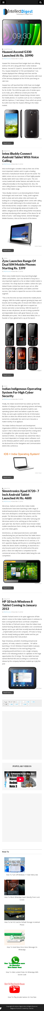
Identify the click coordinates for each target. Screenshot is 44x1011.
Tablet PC (7, 151)
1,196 (11, 704)
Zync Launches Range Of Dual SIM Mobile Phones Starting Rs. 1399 (19, 264)
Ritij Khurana (7, 58)
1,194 (33, 702)
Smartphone (8, 49)
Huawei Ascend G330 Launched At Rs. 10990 (17, 53)
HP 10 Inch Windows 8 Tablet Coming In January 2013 (19, 605)
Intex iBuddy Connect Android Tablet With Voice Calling (20, 157)
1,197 (16, 704)
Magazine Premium (16, 1008)
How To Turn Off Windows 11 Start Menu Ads (22, 875)
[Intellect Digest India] (18, 10)
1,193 (27, 702)
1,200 (24, 704)
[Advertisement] (22, 735)
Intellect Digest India (20, 1006)
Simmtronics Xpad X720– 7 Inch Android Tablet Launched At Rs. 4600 (20, 494)
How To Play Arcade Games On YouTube (22, 997)
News (5, 258)
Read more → (7, 143)
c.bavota (30, 1008)
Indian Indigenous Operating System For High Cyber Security (21, 392)
